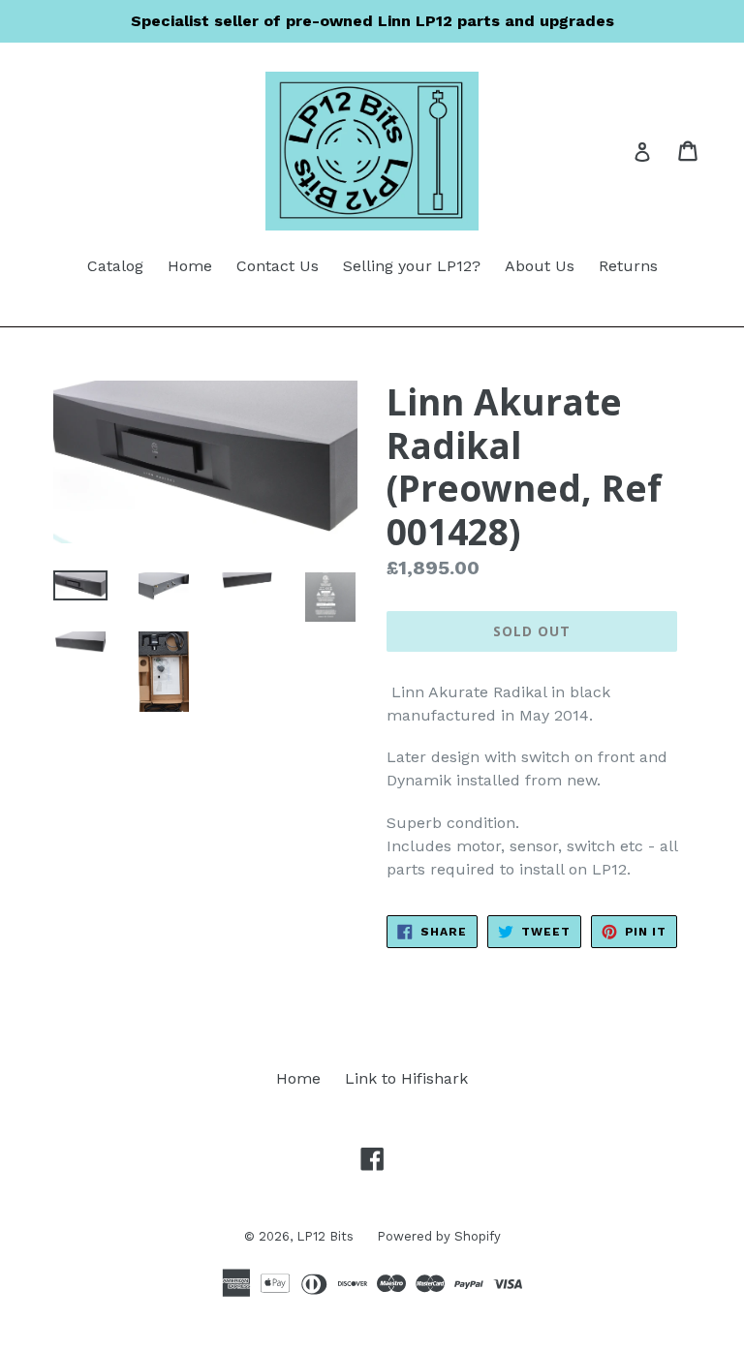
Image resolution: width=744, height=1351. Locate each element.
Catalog (115, 266)
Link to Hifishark (406, 1078)
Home (190, 266)
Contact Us (277, 266)
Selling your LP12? (411, 266)
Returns (628, 266)
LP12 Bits (326, 1236)
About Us (539, 266)
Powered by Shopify (439, 1236)
